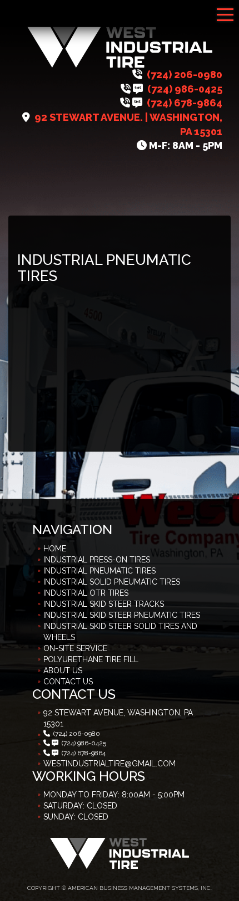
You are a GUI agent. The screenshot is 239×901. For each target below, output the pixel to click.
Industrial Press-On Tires (96, 559)
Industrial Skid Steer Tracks (103, 604)
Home (54, 548)
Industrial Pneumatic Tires (99, 570)
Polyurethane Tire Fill (90, 659)
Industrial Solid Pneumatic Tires (111, 581)
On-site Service (75, 648)
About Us (62, 670)
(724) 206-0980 (184, 74)
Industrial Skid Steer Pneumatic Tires (121, 615)
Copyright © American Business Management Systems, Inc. (119, 888)
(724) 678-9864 (184, 103)
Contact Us (68, 681)
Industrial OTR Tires (85, 592)
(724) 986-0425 (184, 89)
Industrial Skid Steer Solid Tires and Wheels (120, 632)
